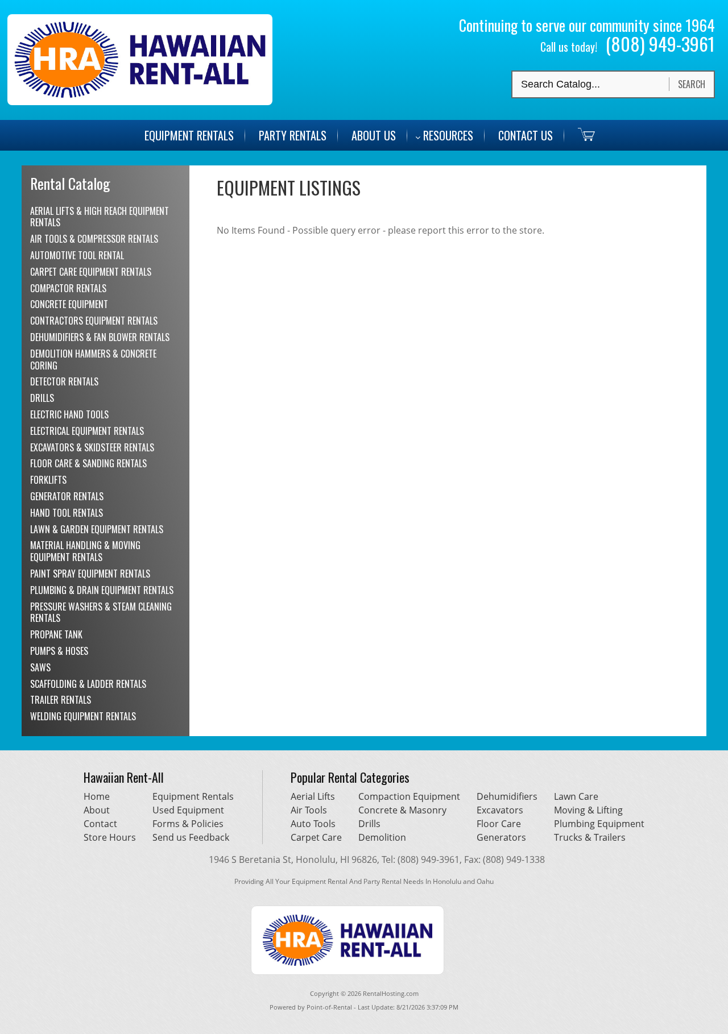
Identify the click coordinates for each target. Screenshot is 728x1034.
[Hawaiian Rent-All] (140, 101)
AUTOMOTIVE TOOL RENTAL (77, 255)
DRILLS (42, 398)
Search (691, 84)
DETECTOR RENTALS (64, 381)
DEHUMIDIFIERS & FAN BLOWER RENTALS (99, 337)
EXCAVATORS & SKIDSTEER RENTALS (92, 447)
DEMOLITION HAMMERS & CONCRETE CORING (93, 359)
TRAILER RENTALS (60, 700)
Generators (501, 837)
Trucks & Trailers (590, 837)
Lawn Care (576, 796)
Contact (100, 823)
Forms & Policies (188, 823)
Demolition (382, 837)
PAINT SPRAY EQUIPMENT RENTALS (90, 573)
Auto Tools (313, 823)
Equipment (189, 135)
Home (97, 796)
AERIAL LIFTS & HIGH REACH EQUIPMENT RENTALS (99, 217)
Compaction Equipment (409, 796)
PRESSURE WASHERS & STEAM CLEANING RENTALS (101, 612)
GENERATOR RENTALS (67, 496)
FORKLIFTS (48, 480)
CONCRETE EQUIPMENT (69, 304)
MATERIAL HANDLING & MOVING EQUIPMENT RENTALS (85, 551)
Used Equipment (188, 810)
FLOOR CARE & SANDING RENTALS (88, 463)
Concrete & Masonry (402, 810)
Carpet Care (316, 837)
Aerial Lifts (313, 796)
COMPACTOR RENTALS (68, 288)
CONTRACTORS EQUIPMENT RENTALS (94, 320)
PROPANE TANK (56, 634)
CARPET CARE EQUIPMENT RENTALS (90, 272)
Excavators (500, 810)
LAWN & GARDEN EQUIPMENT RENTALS (96, 529)
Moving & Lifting (588, 810)
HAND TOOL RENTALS (66, 513)
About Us (373, 135)
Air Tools (309, 810)
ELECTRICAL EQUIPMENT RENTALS (87, 431)
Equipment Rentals (193, 796)
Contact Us (525, 135)
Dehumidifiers (507, 796)
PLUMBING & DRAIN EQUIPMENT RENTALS (101, 590)
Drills (369, 823)
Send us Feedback (190, 837)
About (97, 810)
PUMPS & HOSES (59, 651)
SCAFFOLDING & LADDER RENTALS (88, 684)
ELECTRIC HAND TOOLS (69, 414)
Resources (448, 135)
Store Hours (110, 837)
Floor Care (499, 823)
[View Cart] (580, 134)
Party (292, 135)
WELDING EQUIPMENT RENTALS (83, 716)
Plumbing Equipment (599, 823)
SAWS (40, 667)
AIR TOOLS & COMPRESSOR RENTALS (94, 239)
